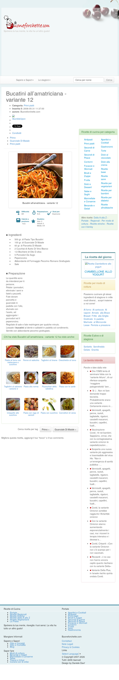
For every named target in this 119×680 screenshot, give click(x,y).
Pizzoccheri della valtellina (49, 387)
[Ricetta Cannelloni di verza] (67, 403)
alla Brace (105, 312)
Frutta (87, 180)
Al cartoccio (98, 309)
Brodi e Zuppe (87, 174)
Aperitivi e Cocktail (106, 141)
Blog (12, 646)
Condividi (16, 133)
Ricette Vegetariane (19, 619)
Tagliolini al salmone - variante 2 (13, 387)
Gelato (87, 349)
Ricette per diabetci (106, 199)
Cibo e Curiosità (18, 644)
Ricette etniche (97, 223)
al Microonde (100, 322)
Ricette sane (104, 177)
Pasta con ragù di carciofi (31, 413)
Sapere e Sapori (24, 79)
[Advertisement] (59, 54)
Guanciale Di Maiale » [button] (65, 429)
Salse (12, 658)
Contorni (88, 161)
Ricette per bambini (106, 192)
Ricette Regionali (18, 614)
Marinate (88, 322)
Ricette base (104, 170)
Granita (95, 349)
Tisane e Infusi (17, 660)
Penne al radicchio (31, 360)
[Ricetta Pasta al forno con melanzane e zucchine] (13, 351)
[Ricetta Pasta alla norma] (31, 377)
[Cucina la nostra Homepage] (3, 79)
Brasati (87, 315)
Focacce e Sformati (89, 167)
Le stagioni (43, 79)
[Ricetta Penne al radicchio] (31, 351)
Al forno (87, 309)
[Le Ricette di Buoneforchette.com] (27, 22)
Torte (103, 150)
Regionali (95, 220)
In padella (99, 318)
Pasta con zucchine (49, 412)
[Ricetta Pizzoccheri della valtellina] (49, 377)
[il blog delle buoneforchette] (55, 78)
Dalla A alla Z (100, 217)
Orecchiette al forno (67, 360)
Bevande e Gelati (89, 207)
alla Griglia (103, 315)
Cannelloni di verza (67, 412)
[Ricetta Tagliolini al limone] (49, 351)
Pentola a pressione (100, 325)
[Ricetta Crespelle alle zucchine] (13, 403)
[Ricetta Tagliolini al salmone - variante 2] (13, 377)
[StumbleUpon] (13, 116)
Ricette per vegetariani (106, 185)
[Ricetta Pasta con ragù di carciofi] (31, 403)
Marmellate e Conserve (89, 200)
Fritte (94, 315)
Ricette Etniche (17, 615)
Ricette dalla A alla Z (20, 617)
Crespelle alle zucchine (13, 413)
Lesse (87, 325)
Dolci (70, 628)
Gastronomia (107, 146)
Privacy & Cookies (70, 647)
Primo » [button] (45, 429)
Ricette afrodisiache (107, 206)
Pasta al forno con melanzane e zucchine (13, 362)
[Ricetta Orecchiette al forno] (67, 351)
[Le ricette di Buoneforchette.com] (59, 11)
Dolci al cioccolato (106, 156)
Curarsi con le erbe (19, 661)
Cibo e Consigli (17, 643)
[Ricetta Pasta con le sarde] (67, 377)
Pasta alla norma (31, 386)
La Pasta (14, 621)
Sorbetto (88, 346)
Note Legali (67, 643)
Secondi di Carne (89, 149)
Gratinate (88, 318)
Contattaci (67, 640)
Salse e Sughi (87, 193)
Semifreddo (99, 346)
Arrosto (95, 312)
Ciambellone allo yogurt (98, 272)
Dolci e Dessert (88, 185)
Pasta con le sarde (67, 386)
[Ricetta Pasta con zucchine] (49, 403)
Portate (84, 220)
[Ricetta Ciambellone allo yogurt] (98, 264)
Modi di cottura (17, 653)
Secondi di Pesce (89, 156)
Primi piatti (89, 143)
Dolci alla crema (105, 163)
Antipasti (88, 139)
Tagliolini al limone (49, 360)
